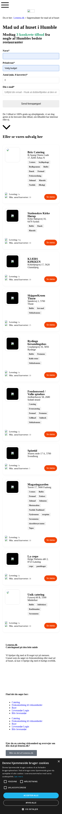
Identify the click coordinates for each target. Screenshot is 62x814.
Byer (14, 707)
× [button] (58, 761)
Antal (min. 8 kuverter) (15, 74)
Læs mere (18, 776)
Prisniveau (9, 63)
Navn (6, 50)
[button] (31, 809)
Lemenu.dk (19, 18)
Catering (16, 702)
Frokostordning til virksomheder (27, 705)
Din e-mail (8, 87)
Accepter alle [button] (31, 795)
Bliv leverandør (19, 713)
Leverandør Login (20, 710)
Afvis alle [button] (31, 802)
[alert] (31, 786)
